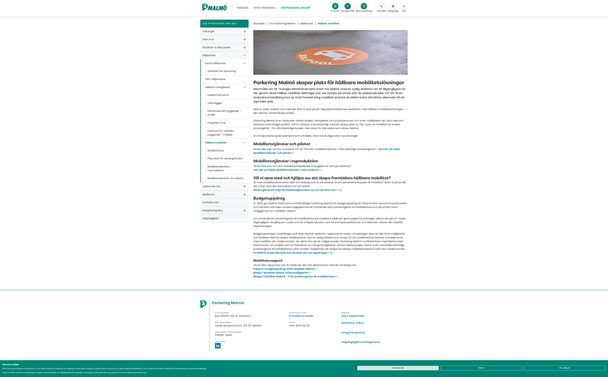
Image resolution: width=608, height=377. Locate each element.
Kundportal (347, 11)
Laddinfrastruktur (218, 95)
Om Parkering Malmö (296, 8)
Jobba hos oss (211, 186)
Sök (404, 11)
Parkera (242, 8)
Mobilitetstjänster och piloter (225, 178)
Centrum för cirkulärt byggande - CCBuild (220, 133)
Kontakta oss (210, 202)
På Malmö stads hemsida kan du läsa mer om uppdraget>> (291, 253)
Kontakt (381, 11)
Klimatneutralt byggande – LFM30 (224, 113)
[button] (364, 8)
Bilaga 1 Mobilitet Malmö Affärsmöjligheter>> (282, 273)
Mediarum (208, 194)
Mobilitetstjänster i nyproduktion (219, 168)
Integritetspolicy (212, 210)
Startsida (259, 23)
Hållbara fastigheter (217, 87)
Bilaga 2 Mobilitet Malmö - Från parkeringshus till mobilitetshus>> (295, 276)
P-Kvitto (335, 11)
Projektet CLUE (216, 123)
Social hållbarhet (215, 63)
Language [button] (393, 8)
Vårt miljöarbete (215, 79)
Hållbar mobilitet (216, 142)
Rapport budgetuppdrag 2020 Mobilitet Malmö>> (285, 269)
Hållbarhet (209, 55)
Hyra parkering (264, 8)
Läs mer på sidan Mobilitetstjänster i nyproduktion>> (287, 170)
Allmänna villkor (352, 323)
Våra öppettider (352, 316)
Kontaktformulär (301, 316)
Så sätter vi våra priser (216, 47)
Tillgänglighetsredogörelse (360, 342)
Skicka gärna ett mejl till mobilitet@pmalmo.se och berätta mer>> (296, 190)
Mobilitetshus (215, 150)
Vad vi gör (208, 31)
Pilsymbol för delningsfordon (225, 158)
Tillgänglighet (210, 218)
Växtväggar (214, 103)
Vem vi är (208, 39)
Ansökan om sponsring (221, 71)
